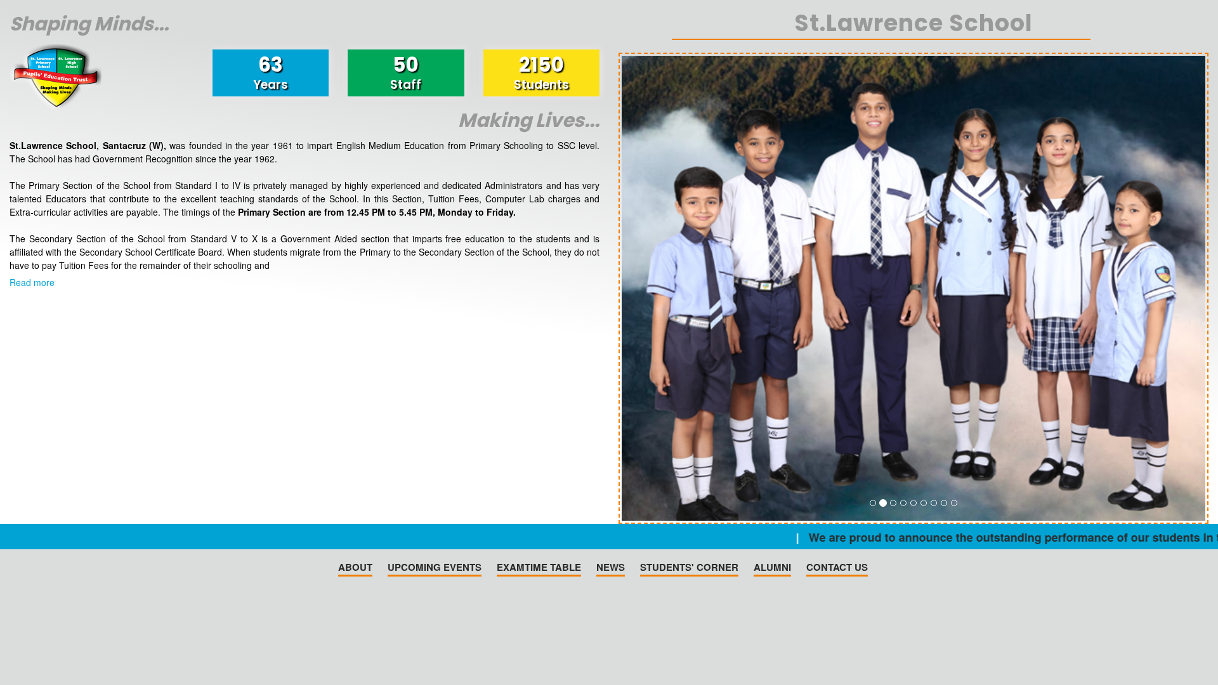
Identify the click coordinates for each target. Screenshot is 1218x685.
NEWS (610, 567)
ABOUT (355, 567)
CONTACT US (837, 567)
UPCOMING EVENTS (434, 567)
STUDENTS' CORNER (689, 567)
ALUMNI (772, 567)
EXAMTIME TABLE (539, 567)
